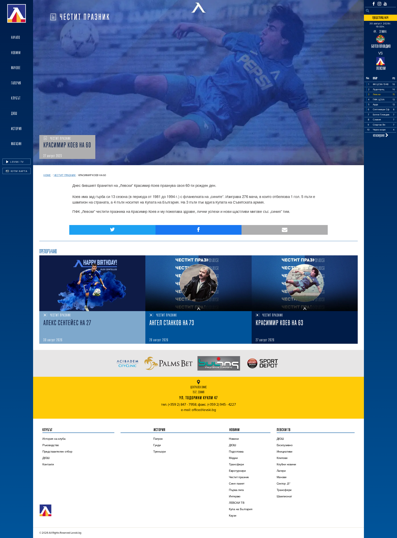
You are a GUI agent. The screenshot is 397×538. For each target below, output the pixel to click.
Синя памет (236, 483)
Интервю (234, 496)
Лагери (281, 471)
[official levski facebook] (373, 4)
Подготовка (236, 451)
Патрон (158, 439)
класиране (379, 135)
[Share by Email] (285, 230)
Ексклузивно (285, 445)
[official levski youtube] (385, 4)
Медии (233, 458)
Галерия (16, 83)
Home (47, 175)
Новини (15, 52)
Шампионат (284, 496)
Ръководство (50, 445)
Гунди (157, 445)
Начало (15, 37)
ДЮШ (14, 113)
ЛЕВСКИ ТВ (236, 503)
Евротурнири (237, 471)
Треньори (159, 451)
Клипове (282, 458)
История (16, 128)
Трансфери (236, 464)
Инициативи (284, 451)
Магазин (16, 143)
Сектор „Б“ (283, 483)
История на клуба (54, 439)
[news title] (92, 283)
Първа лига (236, 490)
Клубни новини (286, 464)
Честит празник (65, 175)
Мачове (15, 67)
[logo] (16, 13)
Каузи (232, 515)
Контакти (48, 464)
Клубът (15, 98)
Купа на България (240, 509)
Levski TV (17, 162)
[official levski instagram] (379, 4)
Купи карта (19, 171)
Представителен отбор (57, 451)
